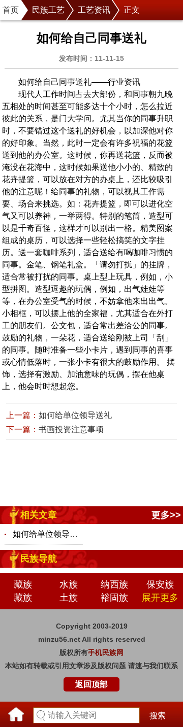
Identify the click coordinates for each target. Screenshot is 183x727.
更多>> (166, 515)
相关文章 (38, 515)
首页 (11, 10)
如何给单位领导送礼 (75, 415)
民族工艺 (48, 10)
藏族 (23, 584)
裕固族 (114, 598)
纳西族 (114, 584)
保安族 (160, 584)
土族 (68, 598)
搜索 (157, 715)
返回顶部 (91, 684)
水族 (68, 584)
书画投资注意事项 (71, 429)
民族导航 (38, 558)
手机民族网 (106, 652)
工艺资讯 (94, 10)
